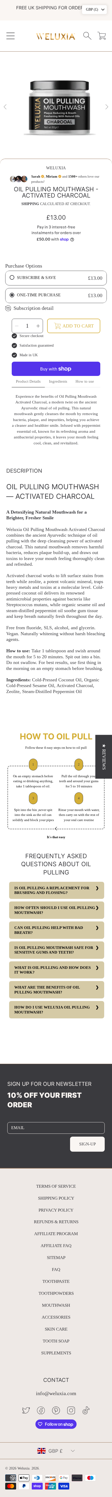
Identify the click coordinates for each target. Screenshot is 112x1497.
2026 (35, 1468)
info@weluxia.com (56, 1393)
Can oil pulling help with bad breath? (48, 930)
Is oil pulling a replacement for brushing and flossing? (51, 890)
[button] (10, 35)
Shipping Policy (56, 1198)
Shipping (30, 204)
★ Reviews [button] (104, 757)
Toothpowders (56, 1293)
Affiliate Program (56, 1233)
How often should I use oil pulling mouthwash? (54, 910)
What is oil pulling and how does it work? (52, 970)
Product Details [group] (28, 381)
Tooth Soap (56, 1341)
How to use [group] (85, 381)
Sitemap (56, 1257)
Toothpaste (56, 1281)
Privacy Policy (56, 1210)
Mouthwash (56, 1305)
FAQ (56, 1269)
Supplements (56, 1353)
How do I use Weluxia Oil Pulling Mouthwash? (52, 1009)
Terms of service (56, 1186)
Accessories (56, 1317)
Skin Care (56, 1329)
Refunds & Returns (56, 1221)
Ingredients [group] (58, 381)
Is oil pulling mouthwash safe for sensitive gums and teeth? (53, 950)
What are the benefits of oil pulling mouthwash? (47, 989)
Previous (5, 107)
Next (106, 107)
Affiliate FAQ (56, 1245)
